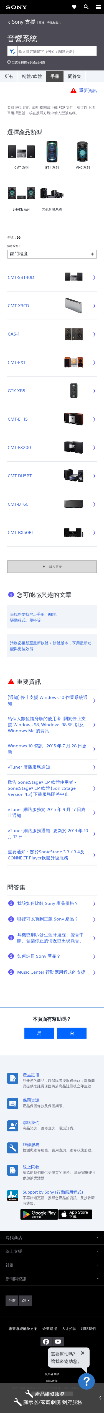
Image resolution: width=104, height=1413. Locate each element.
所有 (8, 76)
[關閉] (82, 1353)
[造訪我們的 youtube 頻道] (58, 1341)
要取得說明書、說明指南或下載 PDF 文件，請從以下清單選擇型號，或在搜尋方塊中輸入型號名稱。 (51, 110)
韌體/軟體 (32, 76)
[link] (17, 7)
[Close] (100, 1398)
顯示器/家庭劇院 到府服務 (52, 1402)
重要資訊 (88, 90)
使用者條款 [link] (52, 1374)
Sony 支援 (24, 21)
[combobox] (52, 51)
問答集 (74, 76)
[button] (92, 1394)
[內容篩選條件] (12, 51)
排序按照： (14, 246)
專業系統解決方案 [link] (23, 1328)
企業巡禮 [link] (49, 1328)
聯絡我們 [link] (88, 1328)
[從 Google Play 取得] (40, 1214)
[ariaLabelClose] (98, 7)
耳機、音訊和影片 (50, 23)
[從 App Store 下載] (75, 1214)
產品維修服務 (50, 1394)
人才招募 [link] (69, 1328)
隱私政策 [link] (52, 1381)
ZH (24, 1300)
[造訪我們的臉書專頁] (46, 1341)
